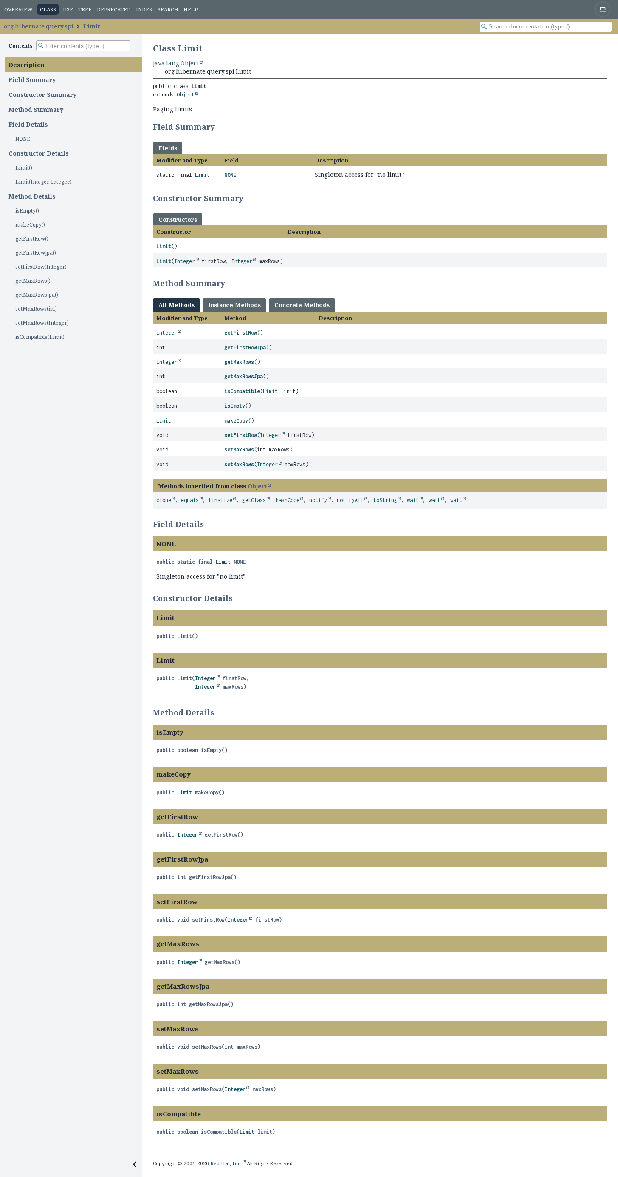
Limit (91, 26)
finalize (220, 500)
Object (186, 94)
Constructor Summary (42, 95)
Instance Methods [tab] (234, 305)
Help (190, 9)
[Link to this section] (220, 127)
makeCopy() (30, 224)
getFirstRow (240, 332)
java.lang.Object (176, 63)
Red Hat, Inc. (226, 1163)
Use (68, 9)
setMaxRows (239, 449)
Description (26, 65)
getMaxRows (239, 362)
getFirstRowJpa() (35, 252)
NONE (22, 138)
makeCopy (236, 420)
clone (163, 500)
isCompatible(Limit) (40, 336)
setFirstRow (240, 435)
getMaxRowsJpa (243, 376)
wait (413, 500)
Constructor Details (38, 153)
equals (190, 500)
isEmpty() (27, 210)
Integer (184, 261)
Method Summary (35, 109)
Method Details (32, 196)
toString (385, 500)
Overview (18, 9)
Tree (85, 9)
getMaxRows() (33, 280)
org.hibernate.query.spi (38, 26)
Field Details (28, 124)
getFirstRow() (31, 238)
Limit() (23, 167)
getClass (254, 500)
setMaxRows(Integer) (42, 322)
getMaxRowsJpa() (36, 294)
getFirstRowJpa (245, 347)
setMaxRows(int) (36, 308)
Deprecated (114, 9)
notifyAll (350, 500)
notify (318, 500)
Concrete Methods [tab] (302, 305)
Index (144, 9)
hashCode (287, 500)
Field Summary (32, 80)
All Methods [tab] (176, 305)
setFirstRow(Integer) (41, 266)
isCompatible (242, 391)
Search (168, 9)
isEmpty (234, 406)
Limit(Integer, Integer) (43, 181)
